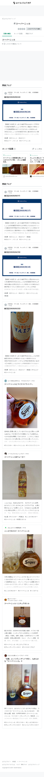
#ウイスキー (8, 445)
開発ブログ (24, 764)
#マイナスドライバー (33, 445)
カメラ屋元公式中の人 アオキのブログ (19, 381)
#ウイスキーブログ (28, 647)
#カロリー (22, 138)
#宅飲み (21, 517)
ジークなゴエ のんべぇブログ (16, 453)
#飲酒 (28, 237)
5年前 (27, 453)
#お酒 (6, 517)
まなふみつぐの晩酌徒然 (14, 527)
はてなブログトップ (33, 764)
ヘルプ (18, 764)
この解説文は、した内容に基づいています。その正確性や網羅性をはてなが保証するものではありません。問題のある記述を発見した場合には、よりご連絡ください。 (12, 44)
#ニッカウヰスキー (31, 517)
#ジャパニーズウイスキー (30, 725)
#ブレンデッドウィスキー (12, 647)
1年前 (10, 94)
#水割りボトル (21, 519)
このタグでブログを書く (34, 29)
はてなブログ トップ (9, 18)
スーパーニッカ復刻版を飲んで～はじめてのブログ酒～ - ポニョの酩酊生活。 (14, 160)
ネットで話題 (18, 33)
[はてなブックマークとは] (15, 149)
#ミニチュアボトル (23, 644)
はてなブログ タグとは (8, 764)
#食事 (6, 138)
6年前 (26, 655)
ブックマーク (7, 155)
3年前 (33, 381)
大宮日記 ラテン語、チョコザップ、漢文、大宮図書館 (23, 92)
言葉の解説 (7, 33)
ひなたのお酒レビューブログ (16, 655)
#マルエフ (35, 370)
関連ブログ (29, 33)
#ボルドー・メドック (11, 141)
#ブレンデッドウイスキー (12, 725)
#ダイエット (13, 138)
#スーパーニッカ (24, 141)
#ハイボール (34, 591)
